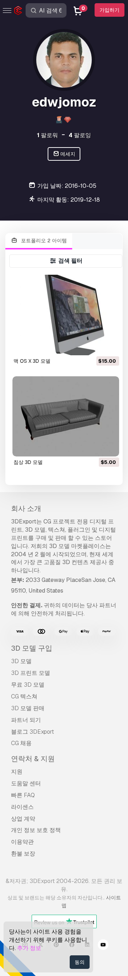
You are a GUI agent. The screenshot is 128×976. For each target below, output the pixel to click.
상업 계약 (23, 818)
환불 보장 (23, 853)
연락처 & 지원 (33, 758)
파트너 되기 (26, 720)
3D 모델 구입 (31, 648)
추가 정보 (29, 948)
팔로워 (47, 135)
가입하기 (109, 10)
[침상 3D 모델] (65, 416)
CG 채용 (21, 743)
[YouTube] (103, 946)
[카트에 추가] (94, 345)
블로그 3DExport (32, 731)
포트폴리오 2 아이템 (43, 240)
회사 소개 (26, 508)
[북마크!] (108, 345)
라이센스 (22, 807)
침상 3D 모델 (28, 462)
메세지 (67, 154)
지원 (16, 771)
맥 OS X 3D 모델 (32, 361)
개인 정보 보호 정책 (36, 830)
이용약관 (22, 842)
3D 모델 (21, 661)
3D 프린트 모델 (30, 673)
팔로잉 (80, 135)
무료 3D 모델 (27, 684)
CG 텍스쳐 (24, 696)
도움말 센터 (26, 783)
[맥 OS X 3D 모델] (65, 315)
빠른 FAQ (23, 795)
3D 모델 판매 (27, 708)
